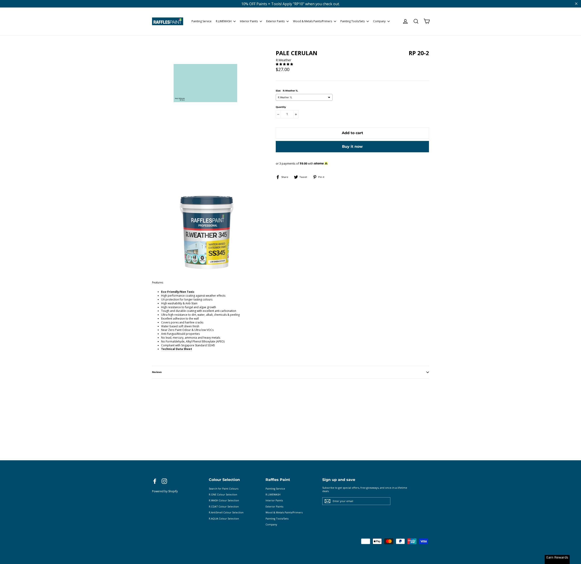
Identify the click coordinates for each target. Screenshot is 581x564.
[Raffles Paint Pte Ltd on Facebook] (155, 481)
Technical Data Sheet (176, 349)
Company (379, 21)
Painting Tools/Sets (352, 21)
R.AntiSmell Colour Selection (226, 512)
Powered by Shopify (165, 491)
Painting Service (202, 21)
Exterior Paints (275, 21)
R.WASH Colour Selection (224, 500)
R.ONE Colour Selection (223, 494)
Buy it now (352, 146)
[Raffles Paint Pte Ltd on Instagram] (164, 481)
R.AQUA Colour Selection (224, 518)
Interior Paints (249, 21)
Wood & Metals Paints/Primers (313, 21)
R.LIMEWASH (224, 21)
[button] (285, 64)
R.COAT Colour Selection (224, 506)
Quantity (281, 107)
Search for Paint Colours (223, 488)
